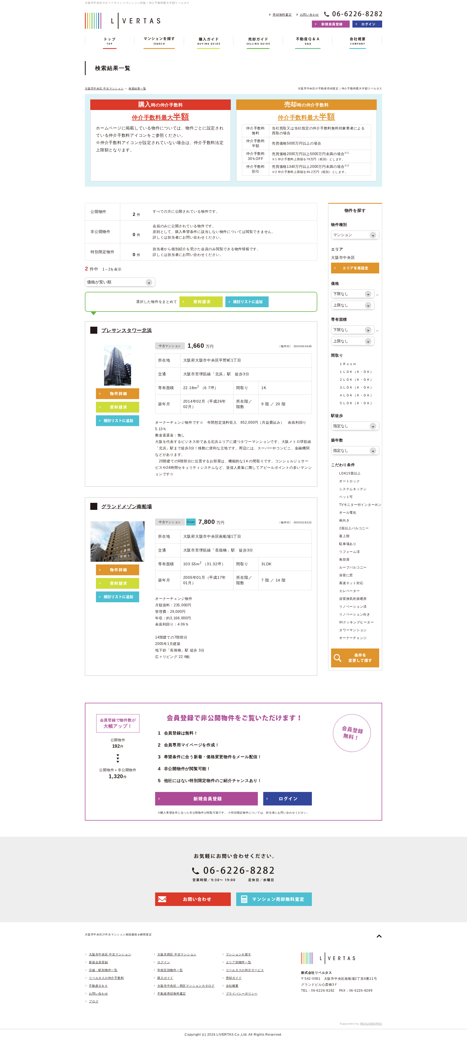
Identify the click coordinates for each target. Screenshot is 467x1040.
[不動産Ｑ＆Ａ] (307, 43)
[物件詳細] (117, 393)
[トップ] (109, 43)
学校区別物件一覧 (170, 970)
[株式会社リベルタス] (123, 24)
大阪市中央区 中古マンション (104, 88)
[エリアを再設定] (355, 268)
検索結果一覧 (137, 88)
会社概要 (232, 985)
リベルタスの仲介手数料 (106, 977)
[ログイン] (367, 24)
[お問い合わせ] (193, 899)
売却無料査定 (282, 14)
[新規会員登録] (331, 24)
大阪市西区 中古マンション (176, 954)
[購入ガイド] (209, 43)
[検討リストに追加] (247, 301)
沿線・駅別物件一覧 (103, 970)
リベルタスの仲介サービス (245, 970)
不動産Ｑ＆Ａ (98, 985)
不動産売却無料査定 (171, 993)
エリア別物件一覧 (238, 962)
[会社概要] (357, 43)
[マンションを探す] (159, 43)
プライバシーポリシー (242, 993)
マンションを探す (238, 954)
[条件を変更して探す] (355, 657)
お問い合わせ (309, 14)
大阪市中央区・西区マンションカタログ (186, 985)
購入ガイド (165, 977)
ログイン (163, 962)
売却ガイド (234, 977)
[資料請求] (201, 301)
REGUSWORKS (371, 1023)
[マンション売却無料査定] (274, 899)
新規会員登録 (98, 962)
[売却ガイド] (258, 43)
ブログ (93, 1001)
